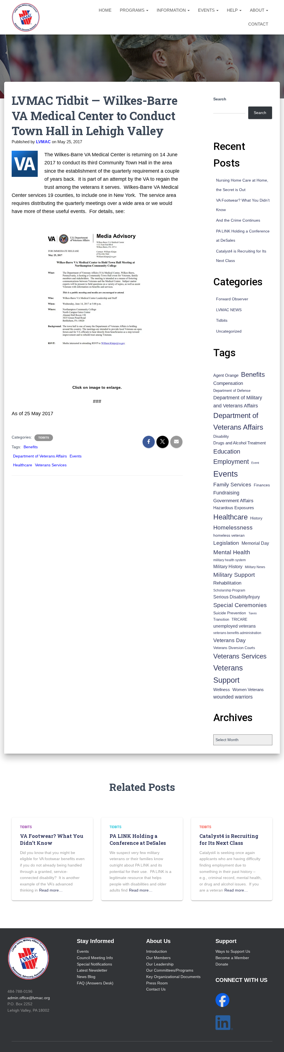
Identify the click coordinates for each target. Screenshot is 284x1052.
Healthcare (22, 465)
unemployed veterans (234, 626)
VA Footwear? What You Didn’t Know (51, 839)
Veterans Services (51, 465)
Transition (221, 619)
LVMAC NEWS (229, 310)
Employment (231, 461)
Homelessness (233, 527)
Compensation (228, 383)
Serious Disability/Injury (236, 597)
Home (105, 10)
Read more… (51, 890)
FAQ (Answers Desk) (95, 983)
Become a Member (232, 958)
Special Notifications (94, 964)
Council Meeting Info (95, 958)
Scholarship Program (229, 590)
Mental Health (231, 552)
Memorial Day (255, 543)
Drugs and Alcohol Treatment (239, 442)
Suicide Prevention (229, 613)
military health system (229, 560)
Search (219, 99)
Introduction (156, 951)
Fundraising (226, 493)
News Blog (86, 976)
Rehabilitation (227, 583)
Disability (221, 436)
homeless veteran (229, 535)
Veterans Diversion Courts (234, 648)
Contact (258, 24)
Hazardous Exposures (233, 508)
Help (233, 10)
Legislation (226, 543)
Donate (221, 964)
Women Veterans (248, 689)
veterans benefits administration (237, 633)
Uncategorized (229, 331)
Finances (262, 485)
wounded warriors (233, 697)
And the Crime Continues (238, 220)
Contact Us (156, 989)
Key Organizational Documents (173, 976)
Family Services (232, 484)
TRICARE (239, 619)
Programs (133, 10)
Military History (227, 566)
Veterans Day (229, 640)
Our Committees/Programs (169, 970)
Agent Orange (226, 375)
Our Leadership (160, 964)
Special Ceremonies (240, 605)
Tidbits (43, 437)
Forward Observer (232, 299)
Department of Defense (231, 390)
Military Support (234, 574)
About (257, 10)
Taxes (252, 613)
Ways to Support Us (232, 951)
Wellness (221, 689)
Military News (255, 567)
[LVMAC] (25, 17)
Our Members (158, 958)
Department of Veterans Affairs (40, 456)
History (256, 518)
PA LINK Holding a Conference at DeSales (138, 839)
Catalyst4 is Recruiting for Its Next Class (228, 839)
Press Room (157, 983)
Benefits (31, 447)
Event (255, 462)
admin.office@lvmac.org (28, 998)
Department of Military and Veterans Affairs (237, 402)
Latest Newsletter (92, 970)
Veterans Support (228, 674)
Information (172, 10)
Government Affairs (233, 500)
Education (226, 451)
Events (207, 10)
